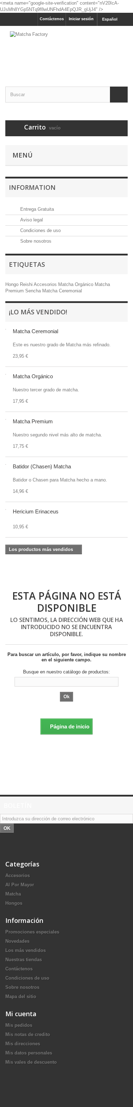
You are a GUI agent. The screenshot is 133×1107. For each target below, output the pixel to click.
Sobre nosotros (35, 241)
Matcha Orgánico (76, 284)
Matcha (13, 894)
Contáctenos (52, 19)
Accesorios (46, 284)
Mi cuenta (21, 1013)
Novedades (17, 941)
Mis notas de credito (27, 1034)
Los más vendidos (25, 950)
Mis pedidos (18, 1025)
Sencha (33, 290)
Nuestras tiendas (23, 959)
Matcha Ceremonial (62, 290)
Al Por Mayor (19, 884)
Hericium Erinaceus (36, 511)
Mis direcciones (22, 1043)
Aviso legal (31, 219)
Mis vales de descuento (31, 1062)
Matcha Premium (33, 421)
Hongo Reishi (19, 284)
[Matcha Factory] (66, 50)
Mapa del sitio (20, 996)
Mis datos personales (28, 1053)
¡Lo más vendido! (38, 312)
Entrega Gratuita (36, 209)
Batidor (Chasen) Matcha (42, 466)
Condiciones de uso (40, 230)
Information (32, 187)
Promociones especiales (32, 932)
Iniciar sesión (81, 19)
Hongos (13, 903)
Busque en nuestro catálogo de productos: (66, 671)
